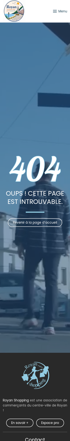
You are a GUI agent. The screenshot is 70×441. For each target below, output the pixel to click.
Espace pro (50, 423)
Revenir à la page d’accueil (35, 222)
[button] (60, 11)
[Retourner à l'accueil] (14, 11)
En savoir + (19, 423)
